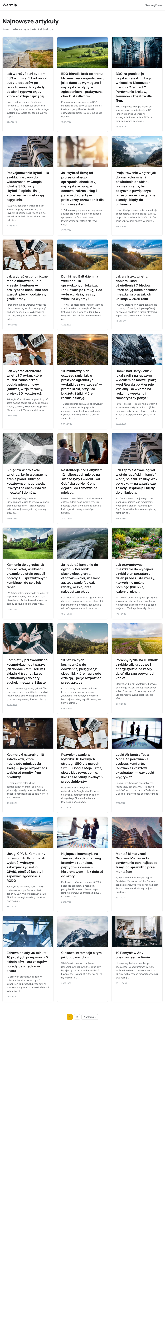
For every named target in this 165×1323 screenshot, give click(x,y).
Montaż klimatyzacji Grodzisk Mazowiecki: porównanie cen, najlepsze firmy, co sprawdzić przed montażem (136, 863)
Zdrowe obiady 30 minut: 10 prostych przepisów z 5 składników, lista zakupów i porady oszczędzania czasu (28, 962)
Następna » (90, 1017)
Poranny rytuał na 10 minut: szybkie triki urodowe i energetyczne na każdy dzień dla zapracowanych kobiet (137, 669)
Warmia (10, 5)
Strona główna (153, 5)
